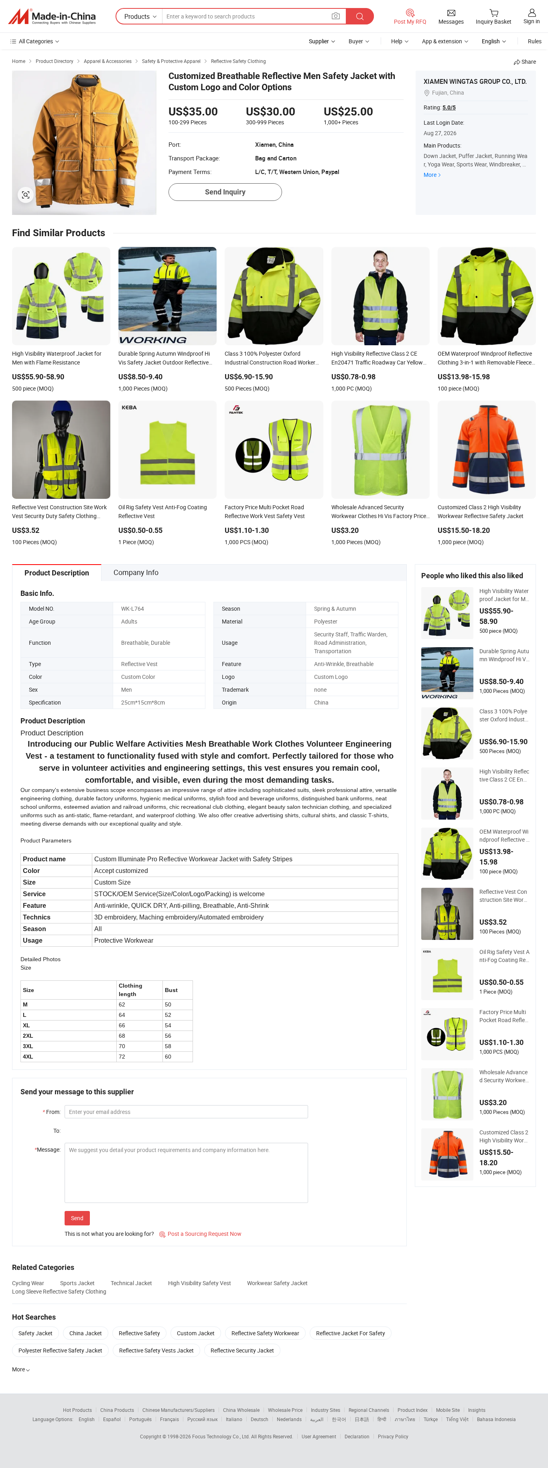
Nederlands (289, 1419)
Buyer (356, 41)
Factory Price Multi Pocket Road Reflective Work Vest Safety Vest (504, 1016)
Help (396, 41)
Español (112, 1419)
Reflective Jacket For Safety (350, 1333)
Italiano (234, 1419)
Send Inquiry (225, 192)
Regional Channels (369, 1410)
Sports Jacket (77, 1283)
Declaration (357, 1436)
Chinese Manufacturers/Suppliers (178, 1410)
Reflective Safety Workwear (265, 1333)
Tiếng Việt (457, 1419)
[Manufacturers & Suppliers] (51, 16)
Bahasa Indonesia (496, 1419)
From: (52, 1112)
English (87, 1419)
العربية (316, 1419)
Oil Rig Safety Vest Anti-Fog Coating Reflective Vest (504, 956)
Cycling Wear (28, 1283)
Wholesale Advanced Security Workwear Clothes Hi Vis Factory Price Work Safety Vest (504, 1076)
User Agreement (319, 1436)
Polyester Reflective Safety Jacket (60, 1350)
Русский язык (202, 1419)
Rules (535, 41)
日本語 (362, 1419)
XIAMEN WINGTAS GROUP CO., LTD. (475, 81)
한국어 (339, 1419)
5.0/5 (449, 107)
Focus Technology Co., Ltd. (221, 1436)
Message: (48, 1149)
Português (140, 1419)
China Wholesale (241, 1410)
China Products (117, 1410)
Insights (476, 1410)
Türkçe (431, 1419)
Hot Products (77, 1410)
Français (169, 1419)
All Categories (36, 41)
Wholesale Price (285, 1410)
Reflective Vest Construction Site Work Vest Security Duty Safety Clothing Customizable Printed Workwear (504, 896)
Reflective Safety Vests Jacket (156, 1350)
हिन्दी (382, 1419)
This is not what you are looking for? (109, 1233)
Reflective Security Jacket (242, 1350)
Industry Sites (325, 1410)
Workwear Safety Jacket (277, 1283)
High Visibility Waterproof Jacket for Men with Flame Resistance (504, 595)
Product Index (413, 1410)
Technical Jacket (131, 1283)
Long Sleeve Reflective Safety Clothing (59, 1291)
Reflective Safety (139, 1333)
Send (77, 1218)
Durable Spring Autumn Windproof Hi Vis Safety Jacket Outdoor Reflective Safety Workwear (504, 655)
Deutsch (259, 1419)
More (430, 174)
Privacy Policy (393, 1436)
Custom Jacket (196, 1333)
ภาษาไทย (405, 1419)
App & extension (442, 41)
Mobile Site (448, 1410)
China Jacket (85, 1333)
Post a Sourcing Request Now (200, 1233)
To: (57, 1130)
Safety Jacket (35, 1333)
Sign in (532, 21)
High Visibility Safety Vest (199, 1283)
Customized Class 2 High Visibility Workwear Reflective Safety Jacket (504, 1136)
